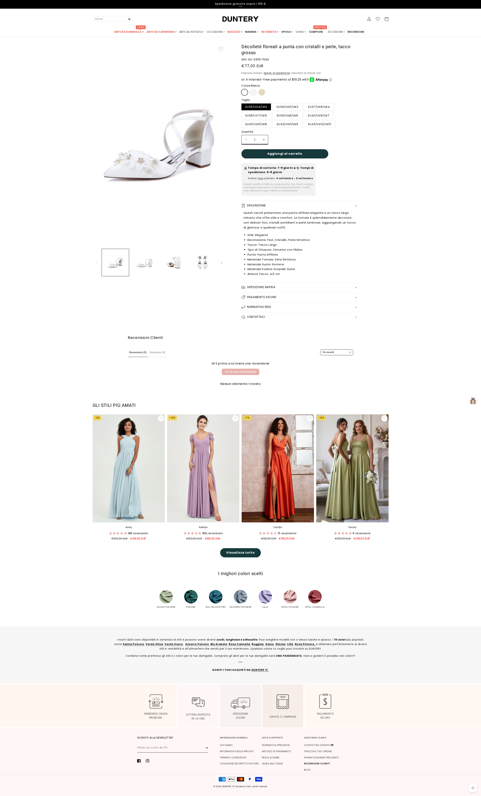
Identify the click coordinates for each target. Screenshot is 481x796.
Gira (240, 449)
